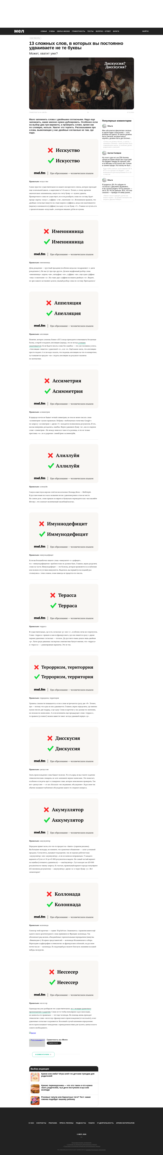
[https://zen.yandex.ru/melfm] (69, 1114)
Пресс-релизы (67, 1123)
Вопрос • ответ (103, 31)
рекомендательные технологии (96, 1150)
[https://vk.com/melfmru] (75, 1114)
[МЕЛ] (19, 31)
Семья (44, 31)
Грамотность (78, 31)
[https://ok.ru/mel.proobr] (93, 1114)
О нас (31, 1123)
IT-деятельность (105, 1123)
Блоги (116, 31)
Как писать (35, 38)
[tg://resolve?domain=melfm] (63, 1114)
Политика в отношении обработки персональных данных (82, 1146)
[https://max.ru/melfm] (100, 1114)
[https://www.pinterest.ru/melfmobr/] (87, 1114)
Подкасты (81, 1123)
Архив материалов (125, 1123)
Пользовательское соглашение (81, 1142)
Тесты (90, 31)
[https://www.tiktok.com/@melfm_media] (81, 1114)
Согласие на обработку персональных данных (82, 1144)
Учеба (52, 31)
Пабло (91, 1123)
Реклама (53, 1123)
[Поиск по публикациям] (138, 31)
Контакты (41, 1123)
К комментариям (43, 1054)
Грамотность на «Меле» (57, 1040)
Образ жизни (63, 31)
